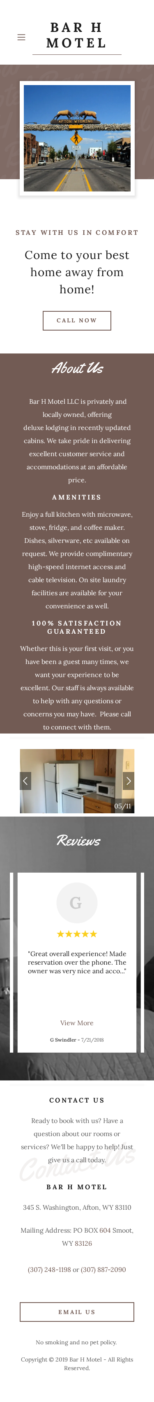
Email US (77, 1312)
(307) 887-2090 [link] (103, 1269)
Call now (77, 320)
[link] (77, 37)
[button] (22, 37)
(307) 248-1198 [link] (49, 1269)
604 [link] (105, 1230)
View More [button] (77, 1023)
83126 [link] (83, 1243)
